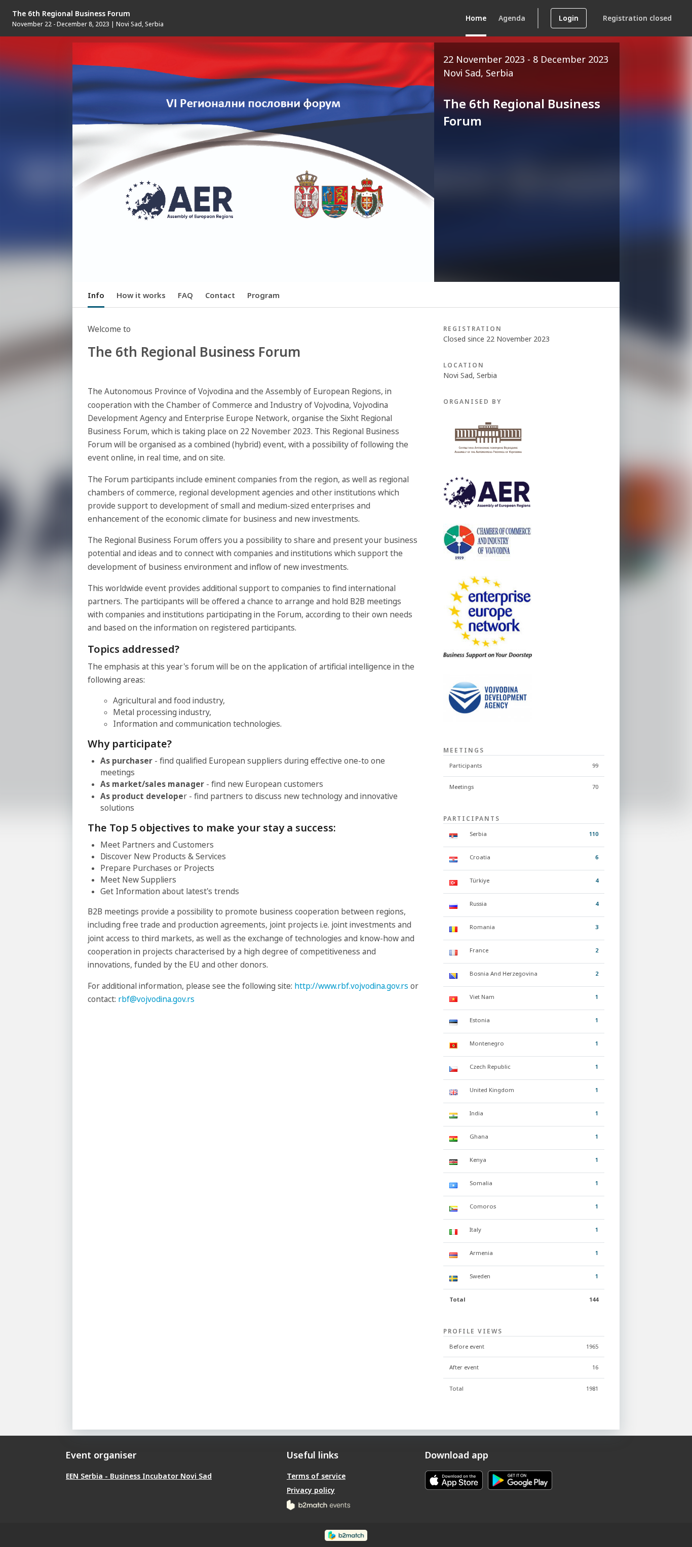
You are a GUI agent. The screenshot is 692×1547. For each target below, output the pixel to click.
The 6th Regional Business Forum (71, 13)
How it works (141, 295)
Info (96, 295)
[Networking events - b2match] (318, 1504)
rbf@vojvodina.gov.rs (156, 999)
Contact (220, 295)
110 (593, 834)
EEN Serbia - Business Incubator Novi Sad (139, 1476)
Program (263, 295)
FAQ (185, 295)
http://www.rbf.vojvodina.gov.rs (351, 986)
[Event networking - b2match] (346, 1534)
